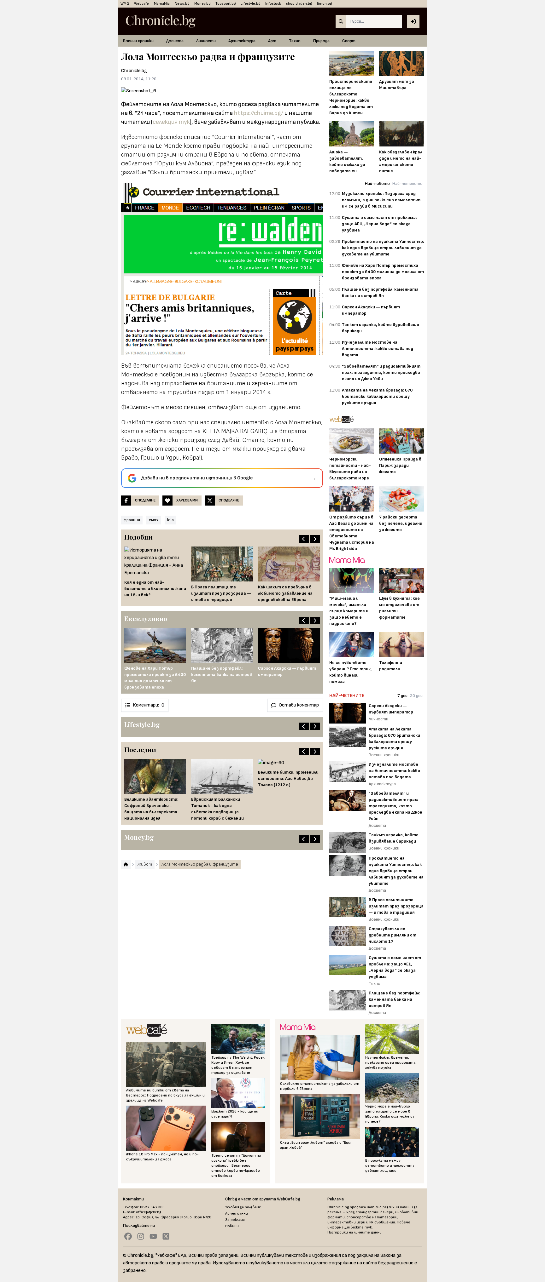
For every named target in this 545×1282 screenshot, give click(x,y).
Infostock (273, 3)
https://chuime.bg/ (258, 113)
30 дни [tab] (416, 695)
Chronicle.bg (134, 71)
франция (132, 520)
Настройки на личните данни (354, 1232)
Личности (206, 40)
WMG (124, 3)
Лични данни (236, 1213)
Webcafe (141, 3)
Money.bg (202, 3)
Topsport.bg (225, 3)
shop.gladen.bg (299, 3)
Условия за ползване (243, 1207)
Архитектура (241, 40)
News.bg (182, 3)
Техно (295, 40)
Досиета (175, 40)
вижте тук (361, 1227)
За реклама (235, 1219)
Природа (321, 40)
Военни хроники (138, 40)
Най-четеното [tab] (407, 183)
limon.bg (324, 3)
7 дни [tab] (402, 695)
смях (153, 520)
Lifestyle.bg (250, 3)
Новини (232, 1226)
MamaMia (162, 3)
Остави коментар (299, 705)
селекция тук (171, 122)
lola (170, 520)
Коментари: (148, 705)
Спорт (348, 40)
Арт (272, 40)
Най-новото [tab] (377, 183)
